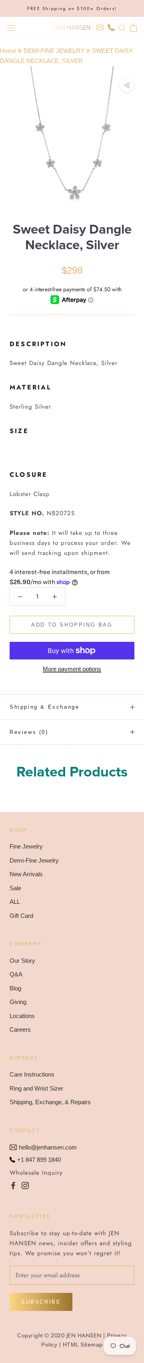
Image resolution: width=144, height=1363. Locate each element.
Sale (15, 888)
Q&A (16, 974)
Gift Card (21, 915)
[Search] (122, 27)
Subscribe (41, 1302)
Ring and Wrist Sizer (36, 1088)
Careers (20, 1029)
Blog (15, 988)
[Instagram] (25, 1185)
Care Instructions (32, 1074)
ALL (15, 901)
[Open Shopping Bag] (133, 28)
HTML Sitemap (83, 1344)
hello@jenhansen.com (48, 1147)
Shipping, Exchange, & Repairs (50, 1102)
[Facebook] (13, 1185)
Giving (18, 1001)
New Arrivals (26, 874)
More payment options (72, 668)
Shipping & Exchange (44, 707)
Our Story (22, 960)
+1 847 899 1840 (39, 1159)
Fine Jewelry (26, 846)
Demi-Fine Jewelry (34, 860)
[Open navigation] (11, 27)
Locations (22, 1015)
